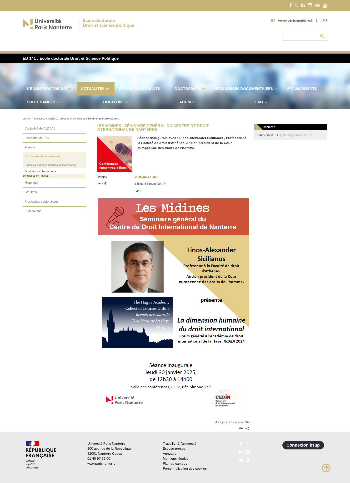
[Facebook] (291, 5)
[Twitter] (296, 5)
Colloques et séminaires (72, 118)
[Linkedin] (303, 5)
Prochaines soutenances (42, 201)
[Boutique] (317, 5)
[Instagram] (310, 5)
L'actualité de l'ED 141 (40, 128)
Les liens (31, 192)
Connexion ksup (303, 445)
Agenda (30, 147)
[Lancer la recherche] (323, 36)
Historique (31, 182)
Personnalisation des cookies (185, 468)
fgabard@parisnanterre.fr (296, 135)
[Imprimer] (241, 429)
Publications (33, 211)
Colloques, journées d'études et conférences (50, 165)
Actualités (50, 118)
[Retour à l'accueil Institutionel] (41, 454)
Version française (33, 118)
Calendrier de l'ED (37, 138)
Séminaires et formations (103, 118)
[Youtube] (325, 5)
